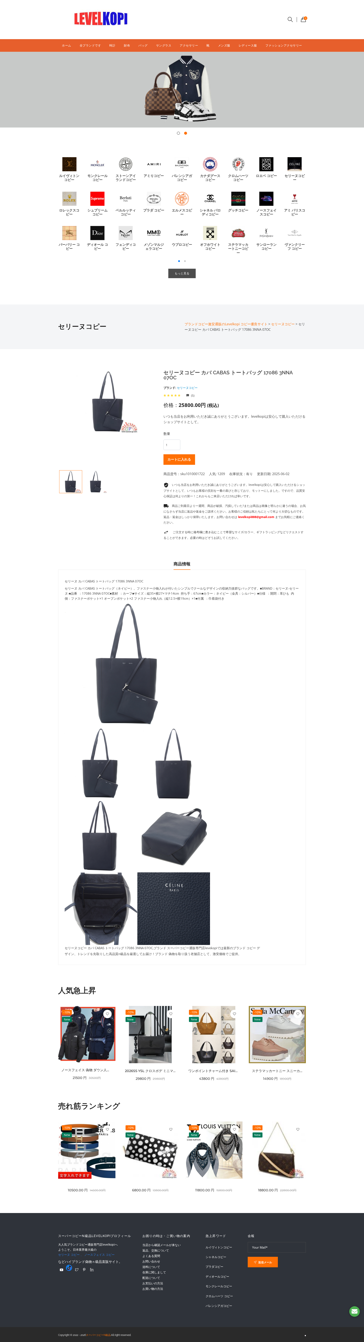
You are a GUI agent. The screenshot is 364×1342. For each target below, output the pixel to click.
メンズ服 (224, 45)
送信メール (265, 1262)
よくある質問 (151, 1256)
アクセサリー (189, 45)
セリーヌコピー (187, 388)
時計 (112, 45)
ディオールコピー (217, 1276)
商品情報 (182, 563)
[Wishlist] (107, 1014)
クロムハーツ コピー (219, 1296)
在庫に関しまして (154, 1272)
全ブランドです (90, 45)
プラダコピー (214, 1266)
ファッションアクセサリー (283, 45)
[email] (354, 1311)
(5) (192, 395)
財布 (127, 45)
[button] (178, 133)
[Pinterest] (84, 1269)
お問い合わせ (151, 1261)
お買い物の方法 (152, 1289)
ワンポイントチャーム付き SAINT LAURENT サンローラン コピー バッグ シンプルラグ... (213, 1071)
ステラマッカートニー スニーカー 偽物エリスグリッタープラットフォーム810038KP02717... (277, 1071)
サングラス (163, 45)
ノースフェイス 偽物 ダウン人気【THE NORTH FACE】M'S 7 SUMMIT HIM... (86, 1070)
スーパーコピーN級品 (98, 1335)
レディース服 (248, 45)
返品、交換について (155, 1250)
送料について (151, 1267)
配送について (151, 1278)
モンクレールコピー (219, 1286)
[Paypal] (61, 1269)
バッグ (143, 45)
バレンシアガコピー (219, 1305)
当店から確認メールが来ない (161, 1245)
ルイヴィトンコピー (219, 1247)
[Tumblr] (69, 1267)
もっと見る (182, 273)
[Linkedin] (91, 1269)
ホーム (66, 45)
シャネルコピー (216, 1257)
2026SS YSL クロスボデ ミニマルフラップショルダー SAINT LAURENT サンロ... (150, 1071)
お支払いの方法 (152, 1283)
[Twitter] (76, 1269)
